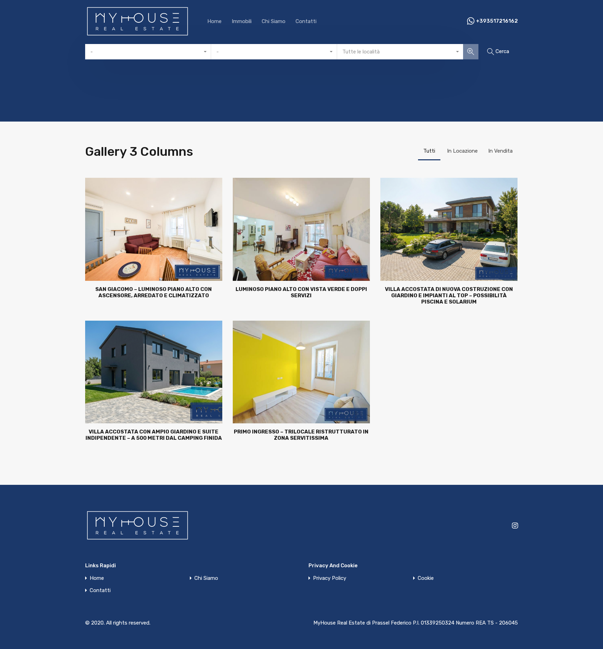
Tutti (429, 151)
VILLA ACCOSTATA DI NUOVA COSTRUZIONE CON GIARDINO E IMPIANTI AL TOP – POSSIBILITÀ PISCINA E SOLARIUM (449, 295)
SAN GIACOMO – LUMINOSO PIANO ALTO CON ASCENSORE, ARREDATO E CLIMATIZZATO (153, 292)
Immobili (242, 21)
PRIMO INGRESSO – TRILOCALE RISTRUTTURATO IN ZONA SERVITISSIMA (301, 435)
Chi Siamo (273, 21)
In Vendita (500, 151)
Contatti (306, 21)
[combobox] (148, 51)
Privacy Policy (329, 578)
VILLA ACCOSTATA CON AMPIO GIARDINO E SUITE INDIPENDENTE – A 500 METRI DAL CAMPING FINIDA (153, 435)
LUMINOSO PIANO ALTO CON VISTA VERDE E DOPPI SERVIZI (301, 292)
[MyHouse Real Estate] (137, 34)
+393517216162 (497, 21)
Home (214, 21)
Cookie (426, 578)
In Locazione (462, 151)
